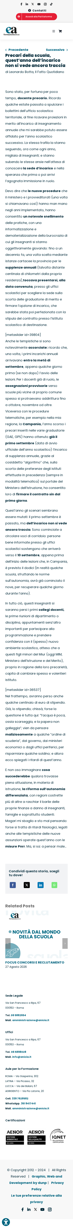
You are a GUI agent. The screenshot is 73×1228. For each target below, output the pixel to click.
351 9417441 (28, 1103)
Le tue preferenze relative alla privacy (36, 1198)
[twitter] (33, 4)
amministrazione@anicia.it (30, 1020)
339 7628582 (20, 1098)
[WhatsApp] (54, 885)
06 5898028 (18, 1052)
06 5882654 (18, 1015)
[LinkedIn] (40, 885)
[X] (27, 885)
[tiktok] (51, 4)
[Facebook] (13, 885)
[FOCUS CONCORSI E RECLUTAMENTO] (36, 913)
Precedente (18, 49)
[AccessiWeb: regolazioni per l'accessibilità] (6, 1222)
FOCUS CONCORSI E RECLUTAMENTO (34, 962)
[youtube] (38, 4)
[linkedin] (27, 4)
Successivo (55, 49)
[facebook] (21, 4)
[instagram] (45, 4)
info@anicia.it (21, 1057)
